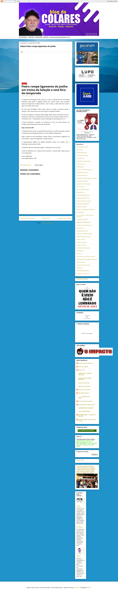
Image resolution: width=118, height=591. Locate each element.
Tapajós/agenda (80, 262)
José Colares (87, 315)
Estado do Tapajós (81, 206)
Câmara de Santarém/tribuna (84, 169)
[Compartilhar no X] (39, 165)
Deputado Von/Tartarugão (83, 184)
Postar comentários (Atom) (48, 222)
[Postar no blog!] (37, 165)
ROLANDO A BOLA (83, 393)
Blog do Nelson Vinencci (85, 363)
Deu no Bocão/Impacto (82, 189)
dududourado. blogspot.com (86, 404)
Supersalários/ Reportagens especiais (86, 259)
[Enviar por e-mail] (35, 165)
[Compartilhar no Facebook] (40, 165)
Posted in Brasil (80, 239)
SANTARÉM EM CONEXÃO (86, 408)
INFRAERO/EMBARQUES (83, 222)
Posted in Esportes (81, 242)
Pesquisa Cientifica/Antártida (84, 233)
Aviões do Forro (80, 164)
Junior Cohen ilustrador (85, 401)
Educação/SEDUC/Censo (83, 195)
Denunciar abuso (82, 279)
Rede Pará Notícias (83, 383)
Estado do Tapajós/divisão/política (85, 209)
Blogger (89, 587)
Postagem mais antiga (64, 218)
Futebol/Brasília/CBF (82, 219)
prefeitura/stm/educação (83, 248)
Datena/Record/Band (82, 181)
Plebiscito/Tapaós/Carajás (83, 236)
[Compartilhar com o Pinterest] (42, 165)
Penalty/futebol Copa (82, 231)
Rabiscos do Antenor (84, 389)
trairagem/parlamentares (83, 265)
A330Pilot (77, 587)
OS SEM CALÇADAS (79, 526)
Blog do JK (81, 370)
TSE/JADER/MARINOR (82, 270)
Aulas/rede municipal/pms (83, 161)
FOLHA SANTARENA (84, 411)
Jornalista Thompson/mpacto (84, 225)
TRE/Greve (79, 268)
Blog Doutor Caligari (84, 386)
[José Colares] (87, 317)
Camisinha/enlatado (81, 175)
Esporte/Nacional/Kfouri (82, 204)
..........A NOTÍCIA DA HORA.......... (84, 397)
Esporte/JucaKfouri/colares (83, 201)
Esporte (24, 83)
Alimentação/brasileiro (82, 147)
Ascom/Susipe (80, 158)
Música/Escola (80, 228)
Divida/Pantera (80, 192)
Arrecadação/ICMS (81, 152)
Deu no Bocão (80, 186)
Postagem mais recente (27, 218)
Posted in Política (81, 245)
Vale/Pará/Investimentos (83, 273)
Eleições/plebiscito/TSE (82, 198)
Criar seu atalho (87, 318)
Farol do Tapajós (83, 366)
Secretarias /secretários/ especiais (85, 256)
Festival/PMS (80, 212)
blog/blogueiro (80, 166)
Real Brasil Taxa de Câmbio (87, 430)
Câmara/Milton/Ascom (82, 172)
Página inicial (46, 218)
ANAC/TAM (79, 149)
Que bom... (79, 253)
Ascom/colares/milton (82, 155)
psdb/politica (79, 250)
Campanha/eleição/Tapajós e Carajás (86, 178)
